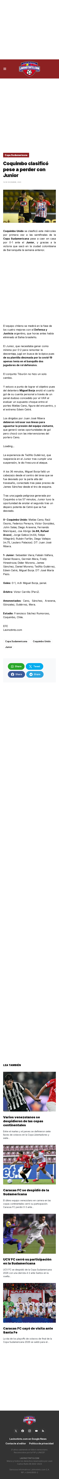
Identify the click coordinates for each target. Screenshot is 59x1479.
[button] (4, 69)
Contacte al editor (16, 1443)
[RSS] (43, 1431)
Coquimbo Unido (42, 641)
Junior (8, 647)
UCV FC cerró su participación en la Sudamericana (27, 1261)
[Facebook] (22, 1431)
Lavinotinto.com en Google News (28, 1439)
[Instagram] (29, 1431)
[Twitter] (15, 1431)
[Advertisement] (29, 29)
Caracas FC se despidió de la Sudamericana (26, 1192)
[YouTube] (36, 1431)
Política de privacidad (41, 1443)
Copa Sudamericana (16, 155)
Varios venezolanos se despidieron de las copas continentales (23, 1121)
